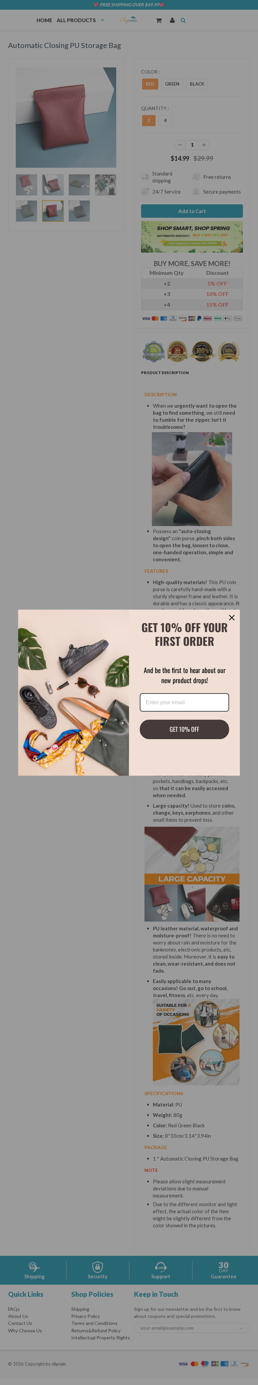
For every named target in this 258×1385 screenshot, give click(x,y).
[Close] (232, 618)
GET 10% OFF (184, 729)
